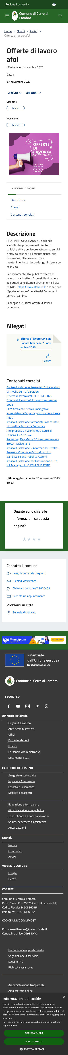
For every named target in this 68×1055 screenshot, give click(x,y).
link (15, 1025)
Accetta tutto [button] (34, 1033)
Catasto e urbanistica (21, 787)
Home (8, 31)
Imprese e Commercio (21, 781)
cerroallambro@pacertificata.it (27, 929)
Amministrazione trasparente (26, 985)
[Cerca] (60, 16)
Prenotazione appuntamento (26, 950)
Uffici (11, 734)
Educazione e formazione (23, 804)
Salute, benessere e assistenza (27, 822)
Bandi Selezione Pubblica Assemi (27, 456)
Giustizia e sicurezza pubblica (26, 810)
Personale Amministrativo (24, 752)
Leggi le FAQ (16, 961)
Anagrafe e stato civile (22, 775)
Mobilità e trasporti (20, 792)
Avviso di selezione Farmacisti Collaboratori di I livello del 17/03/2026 (33, 389)
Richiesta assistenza (20, 967)
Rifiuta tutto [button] (34, 1041)
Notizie (12, 845)
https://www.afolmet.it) (32, 287)
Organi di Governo (19, 723)
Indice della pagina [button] (23, 188)
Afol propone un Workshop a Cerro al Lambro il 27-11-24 (29, 432)
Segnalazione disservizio (23, 956)
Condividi (13, 93)
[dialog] (34, 1024)
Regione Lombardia (17, 4)
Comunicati (15, 851)
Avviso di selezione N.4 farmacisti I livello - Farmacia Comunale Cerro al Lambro (33, 450)
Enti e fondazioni (18, 740)
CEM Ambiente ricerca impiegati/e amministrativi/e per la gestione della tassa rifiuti (33, 413)
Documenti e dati (18, 757)
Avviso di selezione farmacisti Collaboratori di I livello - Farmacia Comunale (33, 424)
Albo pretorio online (20, 991)
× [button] (64, 997)
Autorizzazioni (17, 827)
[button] (34, 1049)
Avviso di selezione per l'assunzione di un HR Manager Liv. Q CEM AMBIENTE (32, 463)
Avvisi (33, 31)
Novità (21, 31)
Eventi (12, 879)
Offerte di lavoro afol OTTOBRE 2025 (29, 396)
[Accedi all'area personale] (53, 4)
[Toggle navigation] (7, 15)
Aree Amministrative (21, 729)
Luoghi (12, 873)
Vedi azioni (32, 93)
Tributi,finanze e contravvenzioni (28, 816)
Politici (12, 746)
